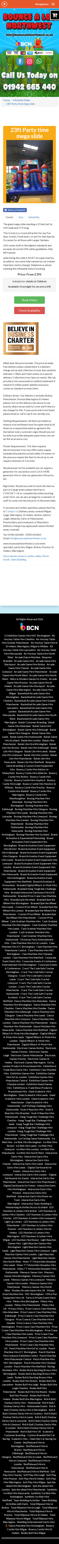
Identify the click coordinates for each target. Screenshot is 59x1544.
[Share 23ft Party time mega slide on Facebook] (29, 210)
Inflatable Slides (21, 100)
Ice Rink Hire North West (30, 1152)
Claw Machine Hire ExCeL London (29, 942)
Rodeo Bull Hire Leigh (26, 1384)
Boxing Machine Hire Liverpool (31, 816)
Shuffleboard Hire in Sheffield (33, 1471)
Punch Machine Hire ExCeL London (28, 1348)
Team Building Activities (27, 1500)
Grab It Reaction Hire (32, 1109)
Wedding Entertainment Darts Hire (36, 1521)
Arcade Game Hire (24, 660)
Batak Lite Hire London (36, 754)
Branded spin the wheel (22, 899)
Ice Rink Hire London (27, 1149)
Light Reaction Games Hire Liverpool (30, 1250)
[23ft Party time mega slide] (29, 171)
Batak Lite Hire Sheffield (30, 762)
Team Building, (19, 559)
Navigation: (42, 4)
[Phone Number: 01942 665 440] (30, 87)
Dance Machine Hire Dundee (30, 1008)
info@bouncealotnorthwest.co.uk (28, 538)
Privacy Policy (16, 1308)
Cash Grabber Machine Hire (25, 921)
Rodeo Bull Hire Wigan (33, 1532)
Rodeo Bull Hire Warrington (27, 1398)
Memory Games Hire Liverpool (28, 1279)
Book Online (29, 300)
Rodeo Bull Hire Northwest (32, 1391)
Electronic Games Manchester (27, 1055)
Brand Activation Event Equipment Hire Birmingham (28, 842)
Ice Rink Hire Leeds (26, 1145)
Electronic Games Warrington (30, 1062)
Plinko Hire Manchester (27, 1304)
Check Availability (29, 310)
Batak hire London (31, 740)
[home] (4, 4)
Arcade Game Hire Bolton (31, 664)
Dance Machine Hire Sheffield (32, 1029)
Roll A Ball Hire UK (30, 1431)
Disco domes (10, 555)
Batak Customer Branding (32, 722)
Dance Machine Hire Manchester (30, 1022)
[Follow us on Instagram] (29, 62)
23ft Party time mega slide (20, 103)
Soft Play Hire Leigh (34, 1474)
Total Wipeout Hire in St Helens (31, 1514)
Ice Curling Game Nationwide (34, 1138)
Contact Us (12, 511)
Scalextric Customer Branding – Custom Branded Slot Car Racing (29, 1435)
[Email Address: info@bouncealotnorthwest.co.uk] (29, 35)
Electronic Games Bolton (30, 1047)
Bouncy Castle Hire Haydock (29, 780)
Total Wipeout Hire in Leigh (25, 1507)
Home (6, 100)
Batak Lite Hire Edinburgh (35, 747)
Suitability (33, 217)
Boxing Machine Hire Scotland (32, 834)
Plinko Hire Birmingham (26, 1301)
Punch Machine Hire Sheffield (30, 1366)
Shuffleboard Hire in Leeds (27, 1456)
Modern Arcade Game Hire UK (28, 1290)
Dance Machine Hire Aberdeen (31, 1000)
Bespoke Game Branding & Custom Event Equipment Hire (30, 766)
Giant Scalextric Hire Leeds (33, 1094)
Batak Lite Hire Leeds (36, 751)
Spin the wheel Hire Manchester (28, 1489)
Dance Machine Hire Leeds (30, 1015)
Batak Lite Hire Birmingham (33, 743)
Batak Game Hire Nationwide (26, 736)
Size (21, 217)
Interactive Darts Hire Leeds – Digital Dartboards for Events (31, 1167)
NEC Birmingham (34, 1293)
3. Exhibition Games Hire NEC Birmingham (27, 635)
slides (38, 555)
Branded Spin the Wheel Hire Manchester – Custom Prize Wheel (29, 918)
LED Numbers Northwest (25, 1239)
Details (9, 217)
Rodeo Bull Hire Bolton (24, 1380)
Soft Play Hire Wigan (34, 1482)
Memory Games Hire (31, 1272)
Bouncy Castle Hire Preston (30, 787)
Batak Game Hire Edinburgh (33, 729)
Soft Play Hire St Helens (32, 1478)
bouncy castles (26, 555)
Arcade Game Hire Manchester (31, 671)
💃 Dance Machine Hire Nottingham (24, 1525)
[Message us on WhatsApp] (39, 62)
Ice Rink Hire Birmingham (28, 1142)
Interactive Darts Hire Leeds (28, 1163)
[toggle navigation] (53, 4)
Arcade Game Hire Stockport (29, 685)
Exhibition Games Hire (22, 1073)
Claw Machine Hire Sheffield (27, 957)
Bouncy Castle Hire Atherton (31, 772)
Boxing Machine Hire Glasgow (31, 809)
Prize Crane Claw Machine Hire (33, 1326)
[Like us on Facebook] (20, 62)
